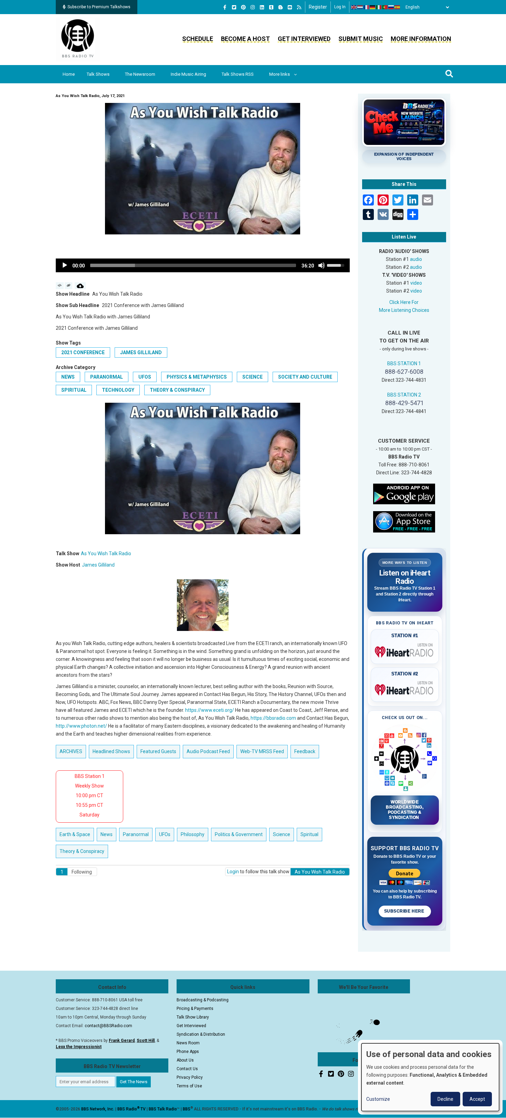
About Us (185, 1060)
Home (69, 74)
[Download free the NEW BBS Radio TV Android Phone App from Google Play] (404, 493)
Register (318, 7)
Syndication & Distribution (201, 1034)
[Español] (397, 7)
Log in (340, 6)
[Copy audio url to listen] (69, 285)
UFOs (144, 377)
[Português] (385, 7)
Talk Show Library (193, 1017)
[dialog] (430, 1077)
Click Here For (404, 302)
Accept (477, 1099)
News (68, 377)
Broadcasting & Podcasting (203, 1000)
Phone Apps (188, 1051)
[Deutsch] (373, 7)
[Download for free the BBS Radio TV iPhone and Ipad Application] (404, 521)
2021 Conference (83, 352)
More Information (421, 38)
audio (416, 259)
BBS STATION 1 (404, 363)
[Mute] (321, 265)
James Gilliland (98, 565)
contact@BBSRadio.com (108, 1025)
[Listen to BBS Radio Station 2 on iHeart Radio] (405, 688)
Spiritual (73, 390)
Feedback (304, 751)
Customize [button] (378, 1099)
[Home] (78, 39)
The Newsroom (140, 74)
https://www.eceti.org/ (209, 710)
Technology (118, 390)
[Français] (366, 7)
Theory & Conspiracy (177, 390)
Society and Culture (305, 377)
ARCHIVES (71, 751)
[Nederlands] (360, 7)
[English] (354, 7)
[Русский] (391, 7)
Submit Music (360, 38)
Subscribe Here (404, 911)
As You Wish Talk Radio (106, 553)
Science (252, 377)
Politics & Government (239, 834)
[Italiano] (379, 7)
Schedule (197, 38)
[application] (203, 265)
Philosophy (192, 834)
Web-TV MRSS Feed (262, 751)
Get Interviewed (304, 38)
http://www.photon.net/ (81, 726)
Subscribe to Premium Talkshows (98, 6)
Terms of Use (189, 1086)
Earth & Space (75, 834)
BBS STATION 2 (404, 395)
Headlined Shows (111, 751)
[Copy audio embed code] (60, 285)
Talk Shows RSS (238, 74)
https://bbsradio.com (273, 718)
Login (233, 871)
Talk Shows (98, 74)
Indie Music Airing (188, 74)
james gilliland (141, 352)
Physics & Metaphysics (197, 377)
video (416, 283)
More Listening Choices (404, 310)
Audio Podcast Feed (208, 751)
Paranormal (106, 377)
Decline (445, 1099)
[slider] (193, 265)
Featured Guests (158, 751)
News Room (188, 1043)
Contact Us (187, 1068)
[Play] (64, 265)
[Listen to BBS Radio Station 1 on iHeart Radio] (405, 650)
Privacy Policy (190, 1077)
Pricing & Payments (195, 1008)
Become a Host (245, 38)
